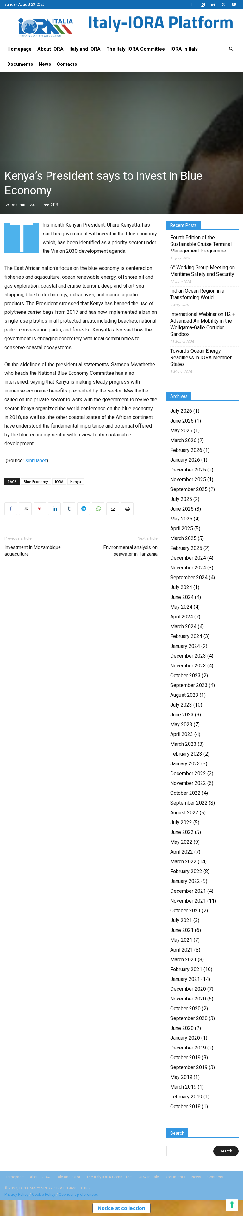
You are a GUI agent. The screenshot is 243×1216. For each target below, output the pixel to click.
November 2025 (188, 480)
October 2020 (185, 1009)
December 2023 (188, 656)
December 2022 (188, 773)
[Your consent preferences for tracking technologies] (232, 1205)
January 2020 (185, 1038)
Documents (20, 64)
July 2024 (181, 587)
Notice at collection (121, 1208)
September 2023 (189, 685)
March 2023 (183, 744)
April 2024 (181, 617)
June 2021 (182, 930)
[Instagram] (202, 4)
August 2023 (184, 695)
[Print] (127, 508)
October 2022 (185, 793)
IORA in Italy (184, 49)
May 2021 (181, 940)
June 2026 (182, 421)
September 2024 (189, 578)
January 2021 (185, 979)
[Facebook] (192, 4)
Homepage (19, 49)
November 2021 (188, 901)
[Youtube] (234, 4)
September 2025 (189, 489)
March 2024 (183, 626)
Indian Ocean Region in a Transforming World (197, 294)
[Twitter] (223, 4)
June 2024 (182, 597)
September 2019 (189, 1067)
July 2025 (181, 499)
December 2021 (188, 891)
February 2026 (186, 450)
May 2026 (181, 431)
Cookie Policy (43, 1194)
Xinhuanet (36, 461)
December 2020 (188, 989)
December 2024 (188, 558)
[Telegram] (83, 508)
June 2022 (182, 832)
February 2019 (186, 1097)
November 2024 (188, 568)
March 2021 (183, 960)
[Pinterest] (40, 508)
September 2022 (189, 803)
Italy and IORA (85, 49)
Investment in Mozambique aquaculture (32, 550)
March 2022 (183, 862)
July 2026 (181, 411)
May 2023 (181, 724)
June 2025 (182, 509)
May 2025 (181, 519)
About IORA (50, 49)
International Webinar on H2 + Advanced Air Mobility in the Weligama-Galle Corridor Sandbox (202, 324)
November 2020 (188, 999)
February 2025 (186, 548)
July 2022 (181, 822)
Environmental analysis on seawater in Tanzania (130, 550)
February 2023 (186, 754)
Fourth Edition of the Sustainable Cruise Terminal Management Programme (201, 244)
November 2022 (188, 783)
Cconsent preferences (78, 1194)
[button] (231, 49)
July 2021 (181, 920)
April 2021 (181, 950)
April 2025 (181, 529)
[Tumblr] (69, 508)
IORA (59, 481)
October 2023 (185, 675)
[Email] (112, 508)
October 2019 (185, 1058)
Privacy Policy (16, 1194)
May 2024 (181, 607)
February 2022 (186, 871)
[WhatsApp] (98, 508)
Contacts (67, 64)
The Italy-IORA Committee (135, 49)
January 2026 (185, 460)
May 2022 (181, 842)
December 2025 (188, 470)
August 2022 (184, 813)
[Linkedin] (213, 4)
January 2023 (185, 764)
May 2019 (181, 1077)
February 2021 (186, 969)
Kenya (75, 481)
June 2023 (182, 715)
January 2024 (185, 646)
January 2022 (185, 881)
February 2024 (186, 636)
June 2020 (182, 1028)
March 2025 (183, 538)
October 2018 (185, 1107)
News (45, 64)
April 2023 (181, 734)
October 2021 (185, 911)
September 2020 (189, 1018)
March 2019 (183, 1087)
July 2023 (181, 705)
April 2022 (181, 852)
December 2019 (188, 1048)
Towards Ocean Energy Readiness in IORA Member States (201, 357)
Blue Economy (36, 481)
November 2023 (188, 666)
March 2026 (183, 440)
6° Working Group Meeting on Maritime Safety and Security (202, 270)
